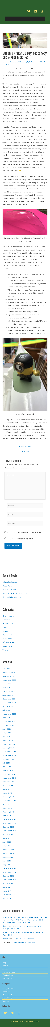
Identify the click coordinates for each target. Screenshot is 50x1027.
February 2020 (9, 744)
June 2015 (7, 861)
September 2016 (9, 831)
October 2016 (8, 827)
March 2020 (8, 740)
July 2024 (6, 710)
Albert (5, 932)
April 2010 (7, 898)
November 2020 (9, 721)
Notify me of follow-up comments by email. (24, 532)
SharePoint (7, 646)
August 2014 (8, 883)
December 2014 (9, 868)
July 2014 (6, 887)
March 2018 (7, 793)
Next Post (25, 451)
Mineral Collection (10, 582)
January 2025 (8, 695)
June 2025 (7, 684)
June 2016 (7, 842)
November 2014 (9, 872)
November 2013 (9, 895)
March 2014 (7, 891)
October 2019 (8, 759)
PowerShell (7, 638)
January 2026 (8, 676)
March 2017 (7, 808)
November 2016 (9, 823)
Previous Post (25, 447)
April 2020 (7, 736)
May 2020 (7, 733)
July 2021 (6, 718)
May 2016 (6, 846)
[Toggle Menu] (42, 19)
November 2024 (9, 703)
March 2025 (7, 687)
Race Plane (7, 586)
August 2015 (8, 857)
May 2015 (6, 865)
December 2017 (9, 800)
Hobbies (22, 62)
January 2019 (8, 770)
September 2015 (9, 853)
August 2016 (8, 834)
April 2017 (6, 804)
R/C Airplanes (32, 62)
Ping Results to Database (23, 939)
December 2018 (9, 774)
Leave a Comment (10, 62)
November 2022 (9, 714)
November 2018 (9, 778)
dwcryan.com (8, 616)
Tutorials (6, 650)
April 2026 (7, 669)
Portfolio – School (10, 635)
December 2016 (9, 819)
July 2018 (6, 789)
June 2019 (7, 767)
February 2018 (8, 797)
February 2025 (9, 691)
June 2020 (7, 729)
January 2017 (8, 816)
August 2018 (8, 785)
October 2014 (8, 876)
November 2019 (9, 755)
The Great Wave (9, 590)
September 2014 (9, 880)
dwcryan (6, 926)
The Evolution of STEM (12, 597)
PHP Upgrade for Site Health (15, 593)
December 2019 (9, 751)
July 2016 (6, 838)
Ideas (5, 627)
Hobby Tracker (9, 623)
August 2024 (8, 706)
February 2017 (8, 812)
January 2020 (8, 748)
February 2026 (9, 672)
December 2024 (9, 699)
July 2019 (6, 763)
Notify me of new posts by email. (20, 538)
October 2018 (8, 782)
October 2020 (8, 725)
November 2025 (9, 680)
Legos (5, 631)
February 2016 (8, 849)
